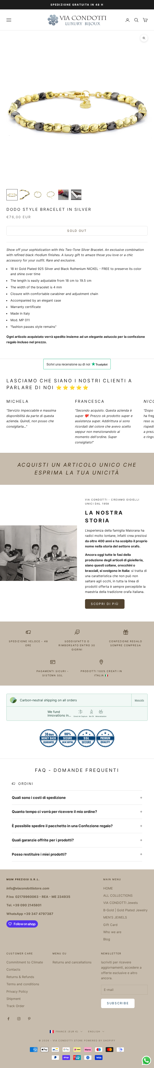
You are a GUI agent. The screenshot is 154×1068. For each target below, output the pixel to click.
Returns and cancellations (72, 962)
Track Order (15, 1006)
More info (139, 700)
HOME (108, 888)
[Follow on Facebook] (8, 1019)
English (94, 1031)
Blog (106, 939)
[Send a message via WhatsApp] (146, 1060)
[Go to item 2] (24, 194)
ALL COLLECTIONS (118, 895)
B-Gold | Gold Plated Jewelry (125, 910)
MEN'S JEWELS (115, 917)
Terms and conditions (22, 984)
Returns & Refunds (20, 977)
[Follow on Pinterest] (29, 1019)
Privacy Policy (17, 991)
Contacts (13, 969)
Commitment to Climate (24, 962)
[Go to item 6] (76, 194)
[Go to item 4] (50, 194)
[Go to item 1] (12, 194)
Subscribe (118, 1003)
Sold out (77, 231)
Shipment (13, 999)
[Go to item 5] (63, 194)
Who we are (112, 932)
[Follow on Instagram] (19, 1019)
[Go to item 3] (37, 194)
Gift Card (110, 925)
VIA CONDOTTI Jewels (120, 903)
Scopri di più (105, 604)
